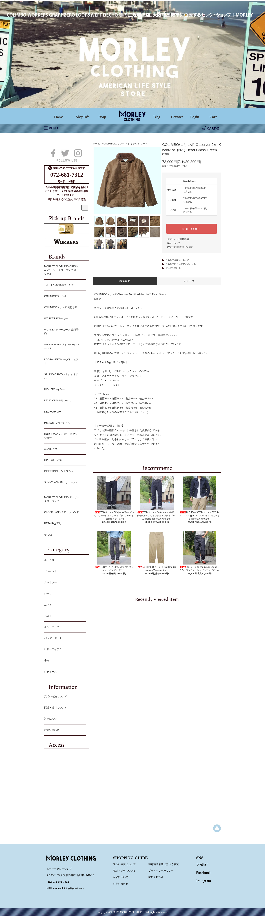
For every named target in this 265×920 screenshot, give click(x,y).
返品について (173, 243)
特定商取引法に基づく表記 (180, 247)
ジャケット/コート (137, 143)
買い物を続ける (173, 268)
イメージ (189, 281)
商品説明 (125, 281)
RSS (150, 877)
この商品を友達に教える (177, 260)
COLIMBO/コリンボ (113, 143)
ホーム (96, 143)
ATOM (159, 877)
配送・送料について (55, 707)
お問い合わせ (51, 729)
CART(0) (213, 128)
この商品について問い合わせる (180, 264)
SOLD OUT (191, 228)
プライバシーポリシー (161, 870)
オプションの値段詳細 (178, 239)
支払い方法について (55, 696)
